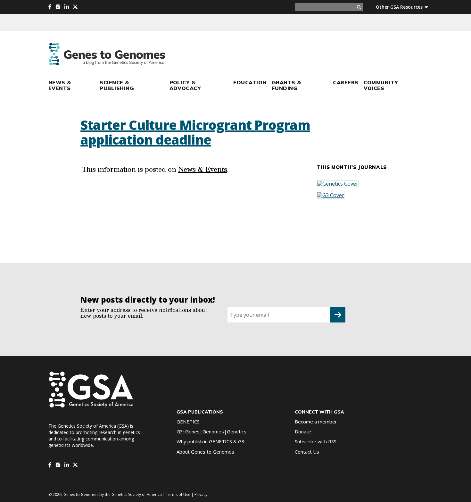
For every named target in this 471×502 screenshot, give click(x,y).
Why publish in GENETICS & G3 (210, 441)
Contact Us (307, 451)
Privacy (200, 494)
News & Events (59, 85)
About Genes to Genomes (205, 451)
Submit (337, 314)
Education (249, 82)
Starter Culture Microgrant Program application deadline (195, 132)
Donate (303, 431)
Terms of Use (178, 494)
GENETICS (188, 421)
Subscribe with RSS (315, 441)
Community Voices (381, 85)
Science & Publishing (117, 85)
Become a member (316, 421)
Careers (345, 82)
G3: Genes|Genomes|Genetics (211, 431)
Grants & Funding (286, 85)
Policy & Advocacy (185, 85)
